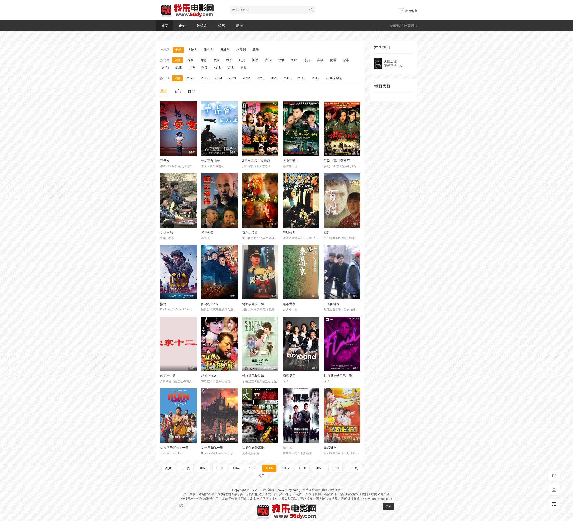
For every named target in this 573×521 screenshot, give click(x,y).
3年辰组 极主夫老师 (256, 160)
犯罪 (178, 68)
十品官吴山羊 (210, 160)
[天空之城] (378, 63)
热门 (177, 91)
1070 (335, 468)
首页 (164, 26)
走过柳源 (166, 232)
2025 (204, 78)
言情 (203, 60)
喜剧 (320, 60)
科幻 (165, 68)
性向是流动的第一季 (338, 376)
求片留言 (410, 11)
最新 (163, 91)
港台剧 (209, 49)
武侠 (229, 60)
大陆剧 (192, 49)
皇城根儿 (289, 232)
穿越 (243, 68)
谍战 (217, 68)
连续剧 (202, 26)
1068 (302, 468)
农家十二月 (168, 376)
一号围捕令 (332, 304)
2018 (301, 78)
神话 (255, 60)
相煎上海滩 (209, 376)
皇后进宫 (330, 447)
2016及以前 (334, 78)
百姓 (327, 232)
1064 (236, 468)
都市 (346, 60)
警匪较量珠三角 (253, 304)
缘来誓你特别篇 (253, 376)
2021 (260, 78)
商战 (230, 68)
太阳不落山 (291, 160)
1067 (285, 468)
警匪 (294, 60)
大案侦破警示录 (253, 447)
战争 (281, 60)
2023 (232, 78)
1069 (319, 468)
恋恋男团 (289, 376)
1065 (252, 468)
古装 (268, 60)
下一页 (353, 468)
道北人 (287, 447)
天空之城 (390, 61)
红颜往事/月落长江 (337, 160)
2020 (274, 78)
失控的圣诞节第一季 (174, 447)
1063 (219, 468)
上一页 (185, 468)
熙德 (163, 304)
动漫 (239, 26)
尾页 (261, 475)
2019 (287, 78)
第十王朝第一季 (212, 447)
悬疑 (307, 60)
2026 (190, 78)
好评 (191, 91)
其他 (255, 49)
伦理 (333, 60)
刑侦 (204, 68)
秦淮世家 (289, 304)
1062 (203, 468)
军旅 (216, 60)
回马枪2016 (209, 304)
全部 (178, 49)
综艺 (221, 26)
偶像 (190, 60)
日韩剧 (225, 49)
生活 (191, 68)
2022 (246, 78)
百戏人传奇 (250, 232)
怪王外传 (207, 232)
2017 (315, 78)
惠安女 (165, 160)
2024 (218, 78)
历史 (242, 60)
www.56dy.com (288, 490)
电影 (182, 26)
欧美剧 (241, 49)
